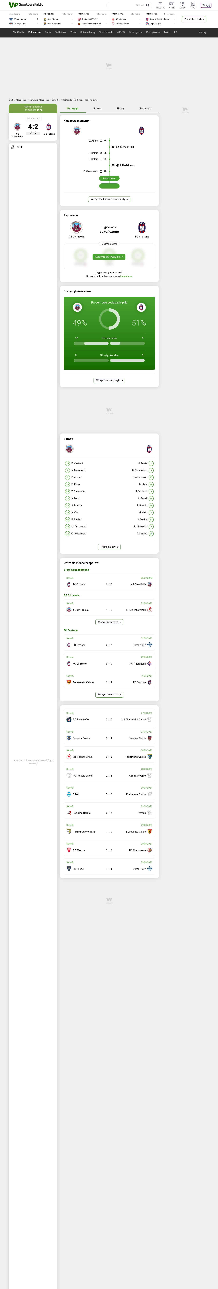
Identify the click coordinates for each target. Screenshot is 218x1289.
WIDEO (121, 32)
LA (175, 32)
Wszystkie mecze (108, 622)
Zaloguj (206, 5)
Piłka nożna (34, 32)
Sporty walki (106, 32)
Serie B (55, 100)
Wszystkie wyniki (193, 19)
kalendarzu (126, 276)
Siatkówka (60, 32)
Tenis (48, 32)
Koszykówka (153, 32)
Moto (167, 32)
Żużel (73, 32)
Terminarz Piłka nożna (39, 100)
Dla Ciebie (18, 32)
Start (11, 100)
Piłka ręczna (135, 32)
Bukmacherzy (87, 32)
